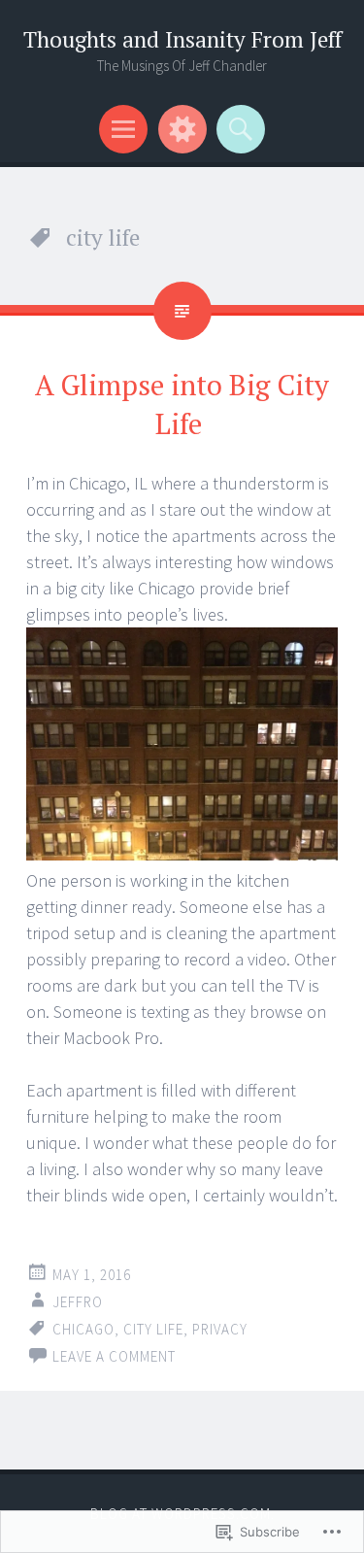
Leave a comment (114, 1356)
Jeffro (77, 1302)
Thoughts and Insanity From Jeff (182, 39)
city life (153, 1329)
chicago (83, 1329)
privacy (220, 1329)
